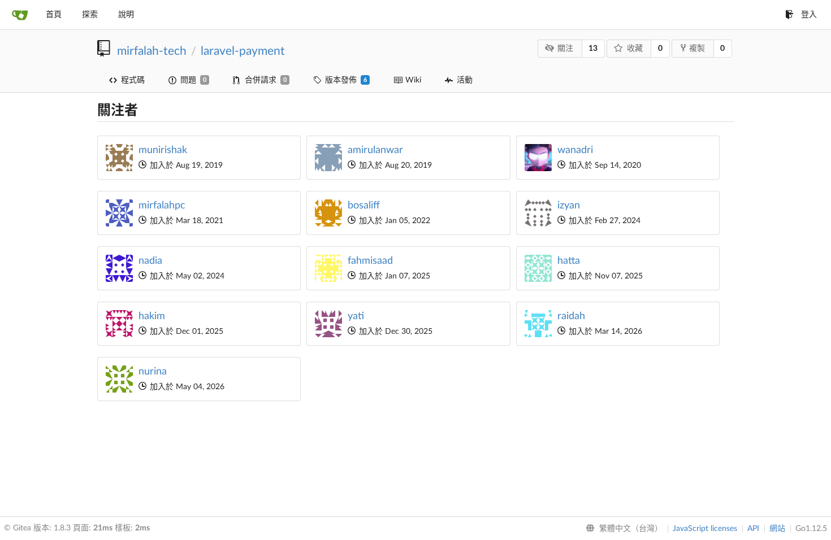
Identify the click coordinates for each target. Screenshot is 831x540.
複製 (697, 49)
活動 (465, 80)
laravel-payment (243, 51)
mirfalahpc (161, 206)
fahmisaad (370, 261)
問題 (193, 80)
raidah (571, 316)
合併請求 (266, 80)
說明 (126, 15)
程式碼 (133, 80)
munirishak (162, 150)
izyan (568, 206)
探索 (90, 15)
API (753, 529)
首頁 (54, 15)
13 (593, 49)
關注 (565, 49)
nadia (150, 261)
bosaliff (364, 206)
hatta (568, 261)
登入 (809, 15)
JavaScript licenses (705, 529)
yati (356, 316)
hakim (151, 316)
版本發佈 (346, 80)
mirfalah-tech (152, 51)
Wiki (413, 80)
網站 (777, 529)
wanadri (575, 150)
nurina (152, 372)
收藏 (635, 49)
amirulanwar (375, 150)
